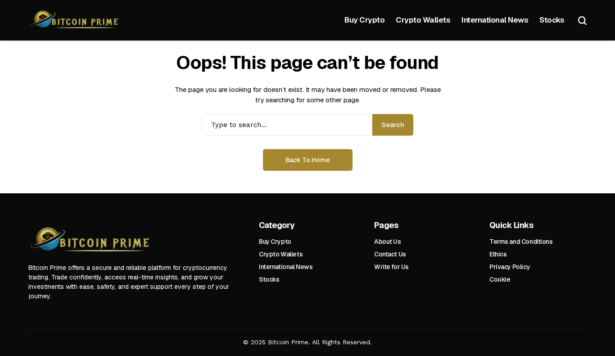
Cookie (499, 279)
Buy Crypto (275, 241)
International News (285, 267)
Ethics (497, 254)
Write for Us (391, 267)
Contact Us (390, 254)
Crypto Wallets (281, 254)
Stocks (269, 279)
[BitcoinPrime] (75, 20)
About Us (387, 241)
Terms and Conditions (521, 241)
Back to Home (307, 160)
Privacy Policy (509, 267)
